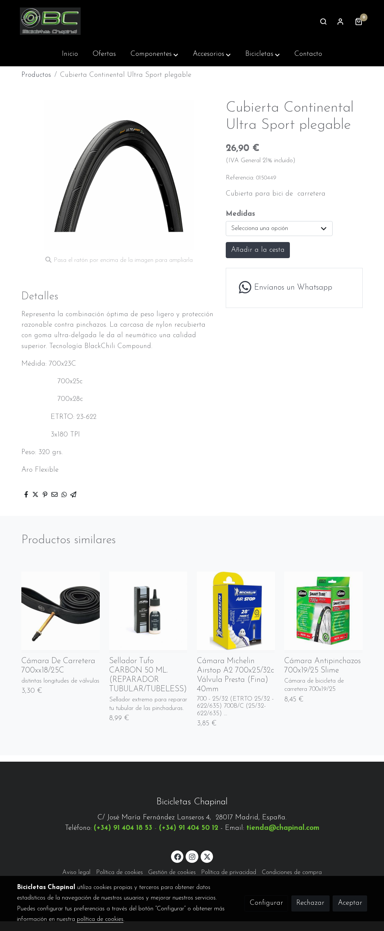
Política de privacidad (228, 873)
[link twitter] (207, 856)
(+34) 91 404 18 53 (123, 828)
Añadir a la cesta (258, 250)
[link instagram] (192, 856)
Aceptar (350, 903)
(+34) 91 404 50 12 (188, 828)
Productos (36, 75)
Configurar (266, 903)
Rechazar (310, 903)
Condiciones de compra (292, 873)
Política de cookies (119, 873)
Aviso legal (76, 873)
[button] (154, 54)
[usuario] (340, 21)
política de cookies (100, 919)
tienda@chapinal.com (283, 828)
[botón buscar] (323, 21)
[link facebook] (177, 856)
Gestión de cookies (172, 873)
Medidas (240, 214)
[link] (50, 21)
